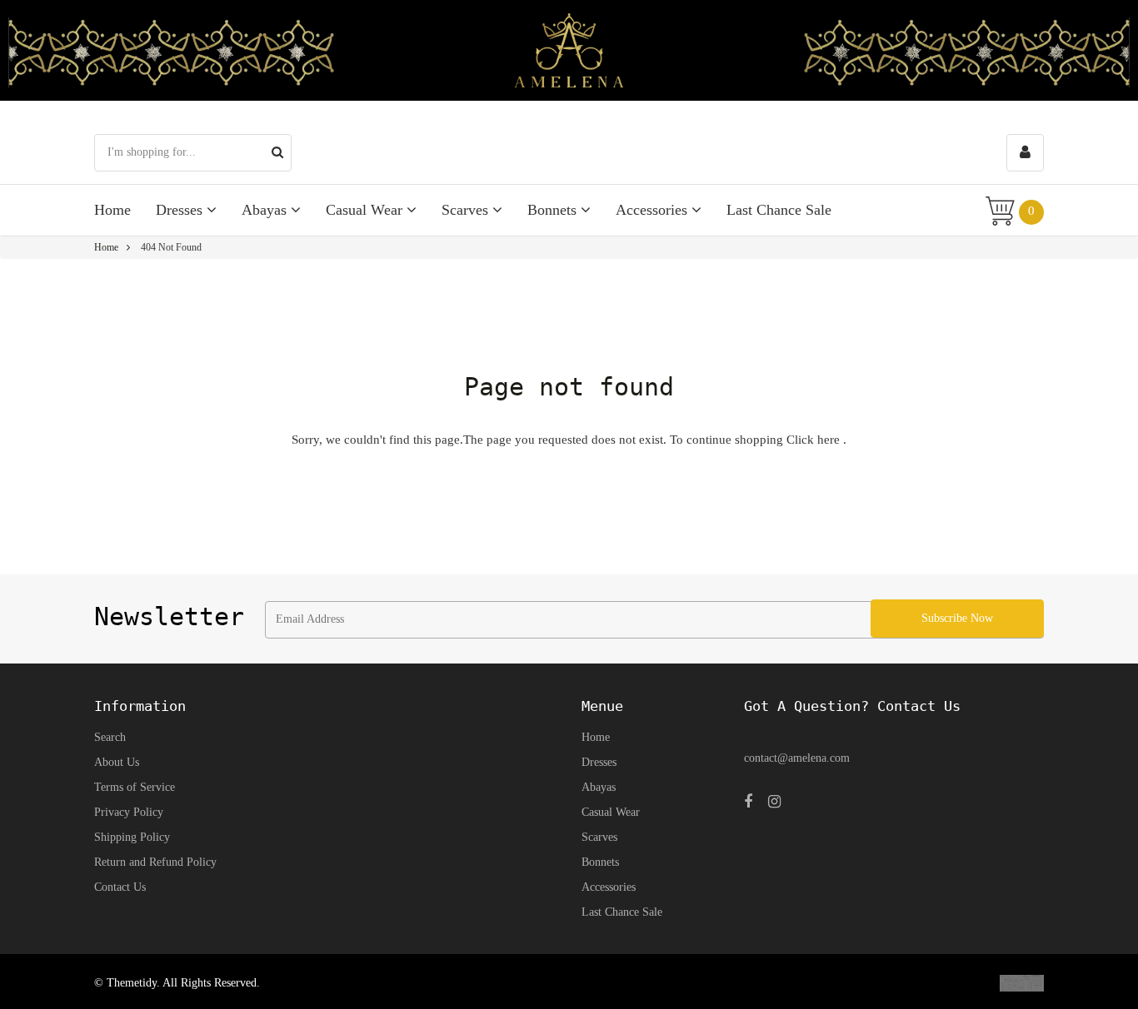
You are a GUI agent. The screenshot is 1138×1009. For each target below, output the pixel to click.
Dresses (181, 209)
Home (112, 209)
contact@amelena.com (797, 758)
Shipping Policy (132, 837)
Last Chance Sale (778, 209)
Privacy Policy (128, 812)
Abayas (266, 209)
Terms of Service (134, 787)
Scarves (467, 209)
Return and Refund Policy (155, 862)
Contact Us (120, 887)
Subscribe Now (957, 618)
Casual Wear (366, 209)
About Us (116, 762)
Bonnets (554, 209)
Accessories (653, 209)
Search (110, 737)
